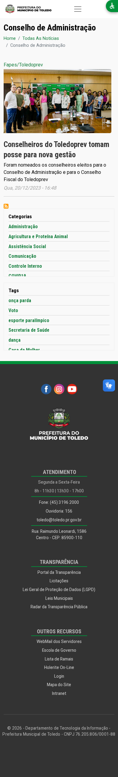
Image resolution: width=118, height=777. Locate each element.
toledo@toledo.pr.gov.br (59, 519)
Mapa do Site (59, 684)
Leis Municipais (59, 598)
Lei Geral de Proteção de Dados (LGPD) (59, 589)
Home (10, 38)
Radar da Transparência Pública (59, 606)
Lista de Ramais (59, 659)
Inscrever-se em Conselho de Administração (6, 206)
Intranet (59, 693)
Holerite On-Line (59, 667)
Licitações (59, 580)
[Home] (25, 9)
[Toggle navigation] (77, 9)
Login (59, 676)
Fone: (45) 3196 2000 (59, 502)
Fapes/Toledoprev (23, 65)
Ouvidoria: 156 (59, 511)
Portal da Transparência (59, 572)
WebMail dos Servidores (59, 641)
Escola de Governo (59, 650)
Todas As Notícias (40, 38)
